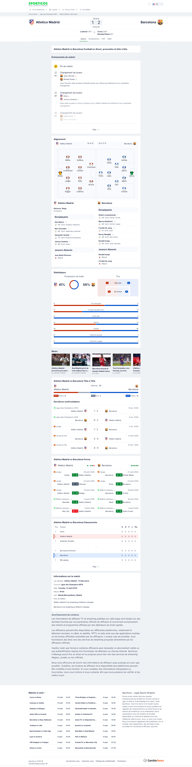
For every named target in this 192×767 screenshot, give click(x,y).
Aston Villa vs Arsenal (38, 714)
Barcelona (133, 389)
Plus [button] (94, 129)
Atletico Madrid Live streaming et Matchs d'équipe (74, 602)
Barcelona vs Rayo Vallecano (40, 720)
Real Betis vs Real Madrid (84, 731)
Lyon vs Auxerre (36, 737)
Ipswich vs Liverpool (83, 725)
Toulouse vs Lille (36, 725)
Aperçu (83, 39)
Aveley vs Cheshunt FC (83, 714)
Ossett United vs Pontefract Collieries (87, 703)
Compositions (93, 39)
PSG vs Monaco (81, 737)
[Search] (149, 3)
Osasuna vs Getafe (37, 703)
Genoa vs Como (36, 748)
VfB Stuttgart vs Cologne (39, 742)
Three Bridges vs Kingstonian (86, 697)
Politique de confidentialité (105, 761)
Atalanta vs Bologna (37, 709)
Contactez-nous (88, 761)
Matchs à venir (36, 692)
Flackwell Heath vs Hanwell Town (87, 709)
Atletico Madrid (61, 389)
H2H (103, 39)
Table (109, 39)
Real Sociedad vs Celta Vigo (40, 731)
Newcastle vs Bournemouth (85, 748)
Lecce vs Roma (35, 697)
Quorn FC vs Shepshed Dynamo (87, 720)
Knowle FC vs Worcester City (86, 742)
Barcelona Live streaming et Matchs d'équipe (71, 607)
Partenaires (121, 761)
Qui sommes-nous (73, 761)
